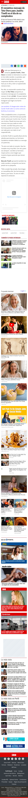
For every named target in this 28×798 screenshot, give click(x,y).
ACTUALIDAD (4, 5)
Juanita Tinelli (5, 233)
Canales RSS (5, 779)
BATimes (14, 767)
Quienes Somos (14, 779)
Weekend (9, 765)
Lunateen (23, 765)
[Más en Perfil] (9, 540)
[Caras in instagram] (5, 759)
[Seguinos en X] (12, 759)
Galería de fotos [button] (8, 23)
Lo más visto (6, 659)
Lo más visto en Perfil (10, 698)
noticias (14, 544)
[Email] (25, 66)
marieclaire (14, 567)
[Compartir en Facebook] (12, 66)
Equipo (10, 782)
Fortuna (4, 765)
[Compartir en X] (15, 66)
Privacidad (4, 782)
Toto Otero (22, 233)
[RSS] (19, 759)
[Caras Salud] (14, 740)
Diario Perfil (7, 762)
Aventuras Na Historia (10, 773)
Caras (15, 771)
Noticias (14, 762)
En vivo (24, 2)
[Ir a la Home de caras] (6, 2)
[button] (14, 35)
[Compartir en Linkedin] (22, 66)
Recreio (15, 775)
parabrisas (14, 614)
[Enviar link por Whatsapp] (18, 66)
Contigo (20, 771)
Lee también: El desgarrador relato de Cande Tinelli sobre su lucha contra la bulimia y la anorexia (13, 108)
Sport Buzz (8, 775)
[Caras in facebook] (9, 759)
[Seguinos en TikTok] (16, 759)
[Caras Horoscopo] (14, 747)
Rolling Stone (20, 773)
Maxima (20, 775)
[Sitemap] (23, 759)
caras (14, 589)
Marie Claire (21, 762)
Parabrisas (17, 765)
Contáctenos (23, 779)
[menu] (2, 2)
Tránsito (14, 784)
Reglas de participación (20, 782)
